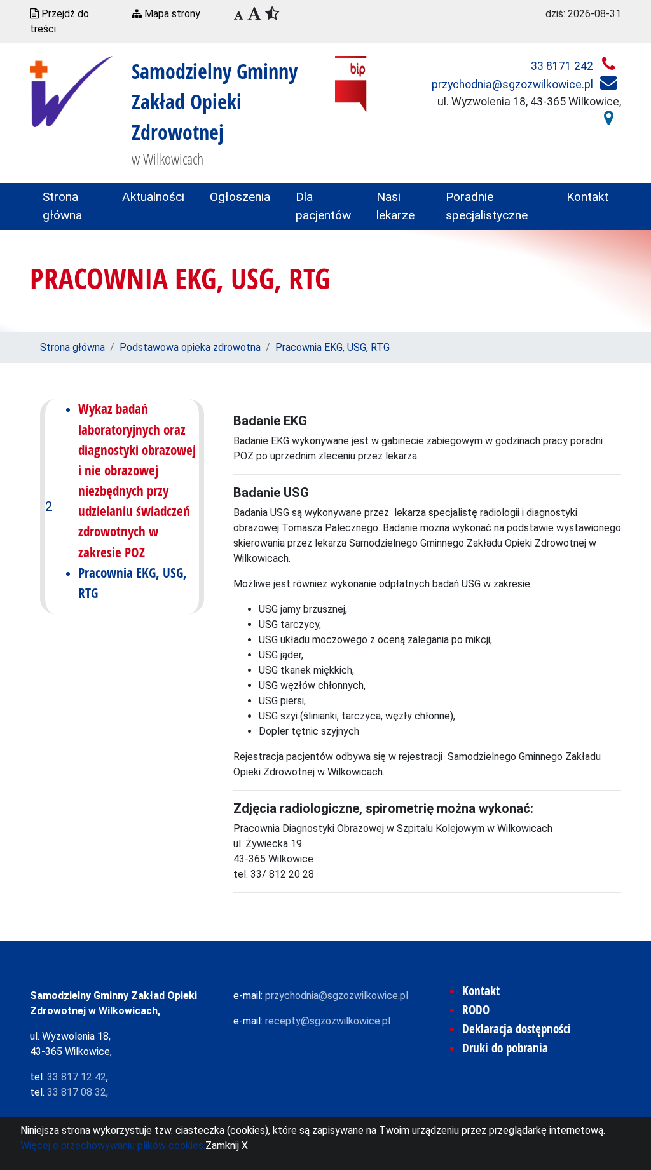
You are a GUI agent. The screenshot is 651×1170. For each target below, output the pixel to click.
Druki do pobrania (505, 1048)
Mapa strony (171, 14)
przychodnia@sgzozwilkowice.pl (514, 84)
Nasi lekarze (395, 205)
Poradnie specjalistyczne (487, 205)
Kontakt (587, 196)
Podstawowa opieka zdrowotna (190, 347)
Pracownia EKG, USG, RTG (332, 347)
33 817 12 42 (76, 1077)
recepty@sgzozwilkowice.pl (327, 1021)
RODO (476, 1010)
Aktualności (153, 196)
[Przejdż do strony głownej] (71, 91)
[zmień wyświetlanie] (260, 15)
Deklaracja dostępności (516, 1029)
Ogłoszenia (240, 196)
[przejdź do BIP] (351, 84)
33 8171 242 (563, 66)
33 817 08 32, (77, 1092)
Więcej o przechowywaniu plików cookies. (112, 1145)
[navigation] (238, 16)
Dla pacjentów (323, 205)
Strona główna (62, 205)
